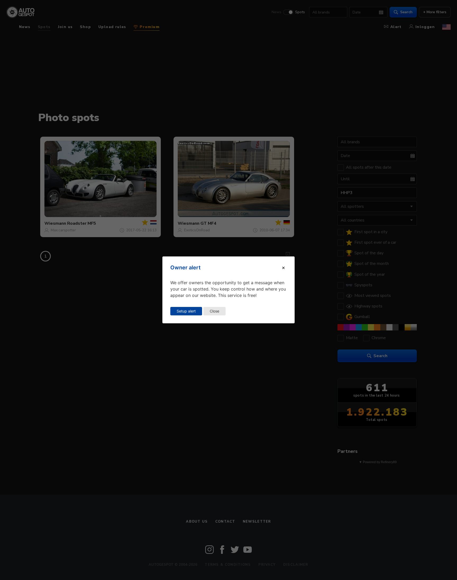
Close (214, 311)
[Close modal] (283, 268)
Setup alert (186, 311)
